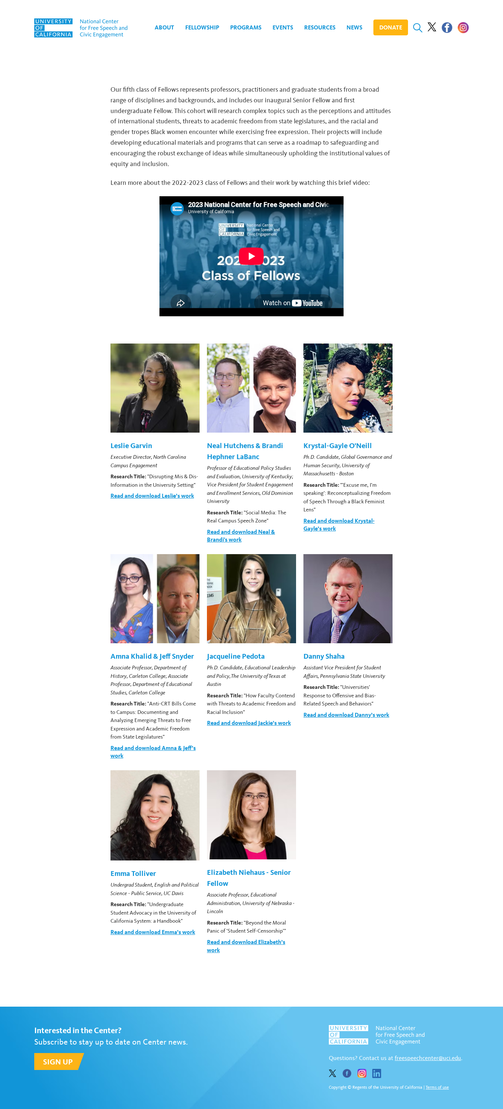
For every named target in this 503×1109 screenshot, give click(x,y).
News (354, 27)
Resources (319, 27)
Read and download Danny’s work (346, 714)
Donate (390, 27)
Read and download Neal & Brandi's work (241, 535)
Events (282, 27)
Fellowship (202, 27)
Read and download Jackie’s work (249, 722)
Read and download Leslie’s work (152, 495)
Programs (245, 27)
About (164, 27)
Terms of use (437, 1087)
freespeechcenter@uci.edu (428, 1058)
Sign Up (58, 1061)
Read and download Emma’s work (152, 932)
